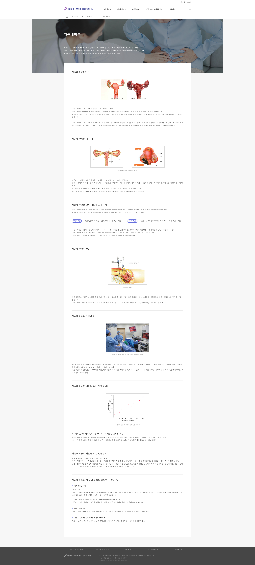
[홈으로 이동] (67, 16)
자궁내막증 (106, 16)
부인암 (89, 16)
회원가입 (182, 2)
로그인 (189, 2)
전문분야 (75, 16)
